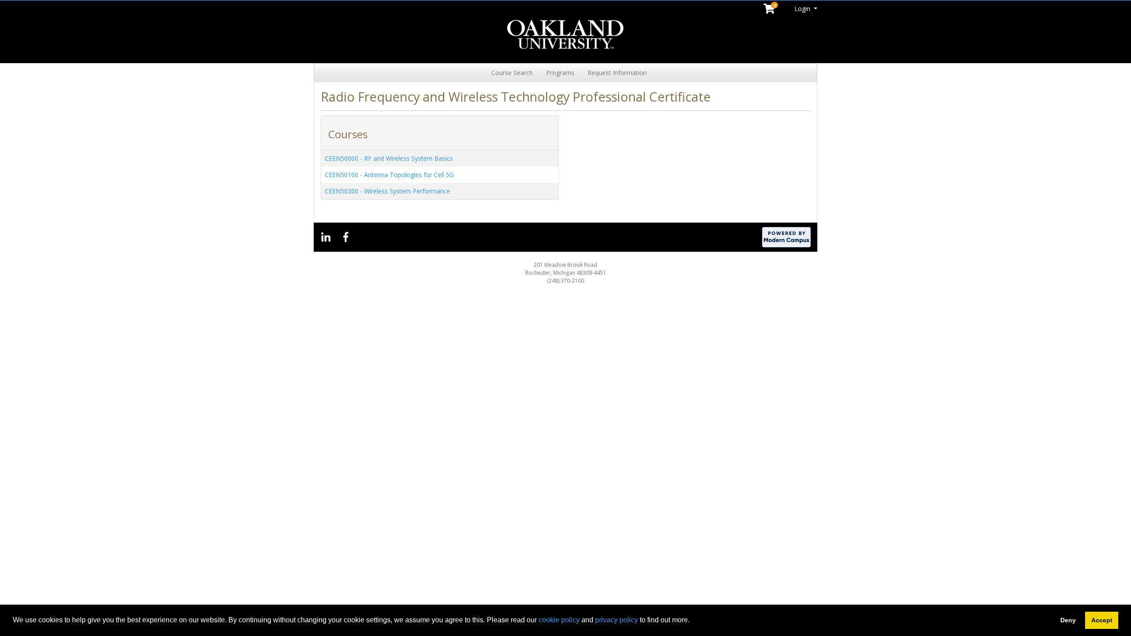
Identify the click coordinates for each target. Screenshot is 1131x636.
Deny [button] (1068, 620)
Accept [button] (1101, 620)
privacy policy (616, 620)
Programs (560, 72)
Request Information (617, 72)
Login (803, 8)
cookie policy (559, 620)
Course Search (512, 72)
